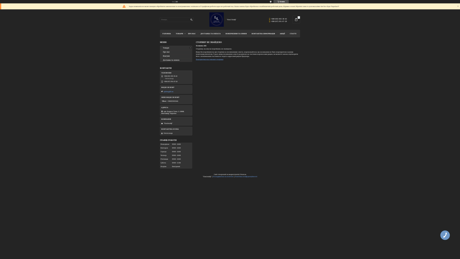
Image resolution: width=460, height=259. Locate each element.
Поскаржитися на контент (223, 177)
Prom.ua (243, 174)
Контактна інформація (263, 33)
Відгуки (166, 56)
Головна (166, 33)
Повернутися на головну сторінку (209, 59)
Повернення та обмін (236, 33)
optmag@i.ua (168, 91)
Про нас (192, 33)
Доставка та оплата (210, 33)
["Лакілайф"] (216, 19)
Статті (293, 33)
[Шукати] (191, 20)
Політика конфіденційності (246, 177)
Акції (282, 33)
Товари (179, 33)
